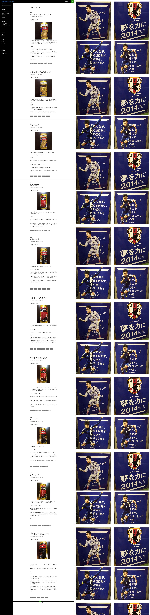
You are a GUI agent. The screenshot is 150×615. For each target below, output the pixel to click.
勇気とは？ (34, 475)
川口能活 (45, 63)
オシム (34, 466)
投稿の (3, 50)
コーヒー (35, 410)
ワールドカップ (40, 63)
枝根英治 (50, 63)
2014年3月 (3, 35)
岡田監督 (39, 230)
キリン (31, 63)
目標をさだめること (38, 298)
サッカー (35, 63)
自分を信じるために (38, 358)
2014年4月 (3, 34)
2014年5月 (3, 32)
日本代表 (44, 230)
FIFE (31, 466)
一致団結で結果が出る (39, 534)
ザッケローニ (44, 410)
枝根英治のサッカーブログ (8, 1)
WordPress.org (4, 53)
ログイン (3, 49)
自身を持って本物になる (40, 72)
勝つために (34, 419)
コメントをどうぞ (40, 16)
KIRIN (31, 597)
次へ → (46, 602)
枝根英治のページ (67, 1)
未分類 (31, 12)
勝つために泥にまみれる (40, 14)
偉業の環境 (34, 239)
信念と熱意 (34, 125)
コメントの (4, 51)
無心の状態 (34, 185)
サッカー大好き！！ (5, 23)
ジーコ (43, 597)
